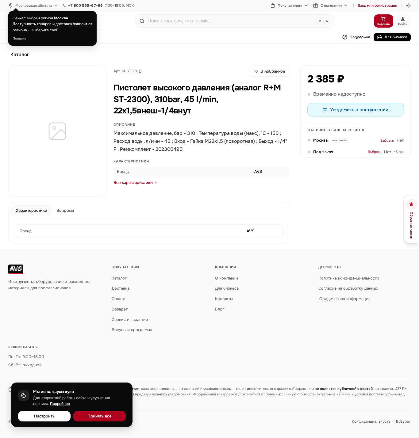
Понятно (19, 38)
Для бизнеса (396, 37)
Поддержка (360, 37)
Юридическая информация (344, 298)
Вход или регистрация (377, 5)
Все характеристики (133, 182)
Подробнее (60, 403)
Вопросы (65, 210)
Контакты (224, 298)
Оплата (118, 298)
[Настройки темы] (408, 5)
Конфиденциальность (371, 421)
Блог (219, 309)
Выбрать (387, 140)
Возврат (120, 309)
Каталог (19, 54)
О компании (331, 5)
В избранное (272, 71)
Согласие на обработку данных (348, 288)
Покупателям (290, 5)
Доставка (120, 288)
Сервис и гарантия (130, 319)
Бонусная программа (132, 329)
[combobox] (231, 20)
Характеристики (31, 210)
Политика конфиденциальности (348, 278)
